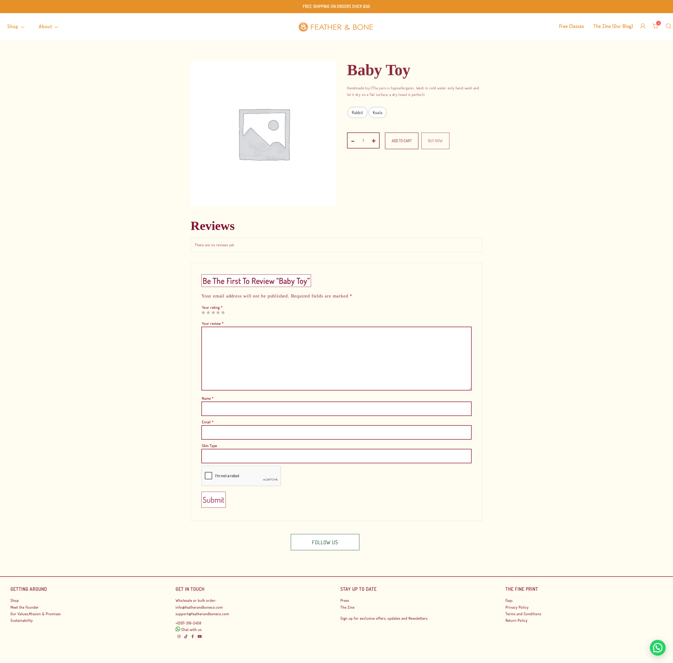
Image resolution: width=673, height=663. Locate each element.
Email (208, 422)
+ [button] (374, 140)
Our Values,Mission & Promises (36, 613)
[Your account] (643, 26)
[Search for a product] (668, 26)
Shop (13, 26)
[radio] (357, 112)
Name (208, 398)
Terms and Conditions (523, 613)
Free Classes (571, 26)
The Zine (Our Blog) (613, 26)
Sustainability (22, 620)
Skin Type (209, 445)
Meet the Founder (25, 607)
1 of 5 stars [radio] (203, 312)
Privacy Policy (517, 607)
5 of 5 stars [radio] (223, 312)
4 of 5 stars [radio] (218, 312)
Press (344, 600)
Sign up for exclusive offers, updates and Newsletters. (384, 618)
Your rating (212, 307)
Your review (212, 323)
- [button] (353, 140)
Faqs (509, 600)
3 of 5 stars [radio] (213, 312)
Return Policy (517, 620)
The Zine (347, 607)
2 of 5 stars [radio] (208, 312)
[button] (658, 648)
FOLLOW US (325, 542)
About (45, 26)
